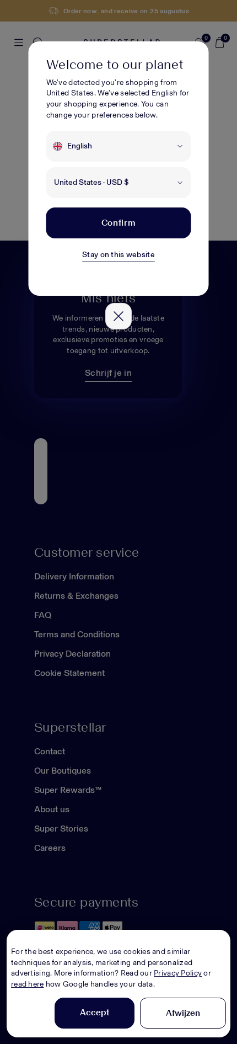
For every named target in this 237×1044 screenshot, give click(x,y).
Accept (94, 1012)
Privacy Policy (178, 973)
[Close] (118, 316)
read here (27, 984)
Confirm (118, 222)
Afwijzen (183, 1013)
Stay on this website (118, 254)
